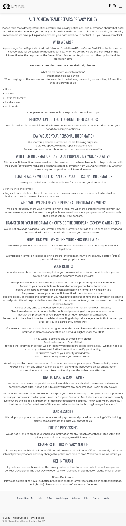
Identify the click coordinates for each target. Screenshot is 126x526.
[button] (120, 6)
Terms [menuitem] (96, 498)
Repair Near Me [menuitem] (25, 498)
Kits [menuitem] (86, 498)
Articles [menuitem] (76, 498)
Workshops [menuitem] (62, 498)
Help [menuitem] (40, 498)
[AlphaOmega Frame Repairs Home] (6, 6)
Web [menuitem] (106, 498)
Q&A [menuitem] (49, 498)
